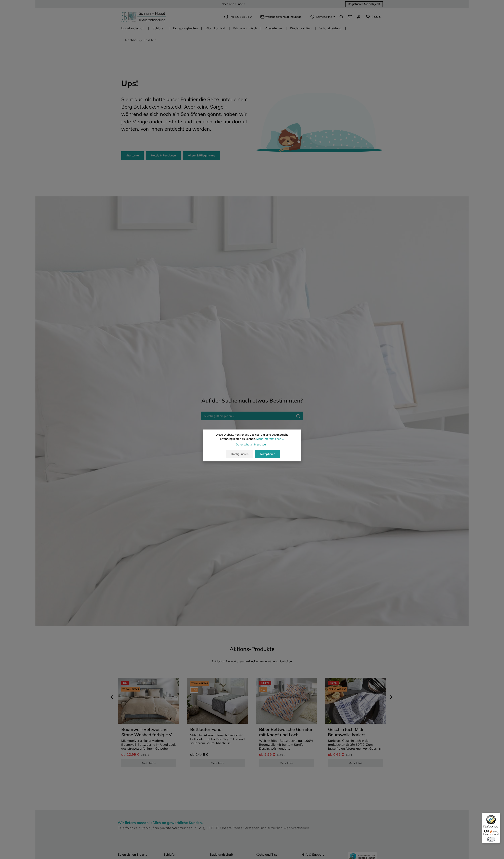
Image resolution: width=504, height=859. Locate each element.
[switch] (491, 839)
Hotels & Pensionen (163, 155)
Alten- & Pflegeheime (201, 155)
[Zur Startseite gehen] (144, 16)
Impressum (261, 444)
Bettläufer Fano (205, 729)
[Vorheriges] (112, 697)
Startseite (132, 155)
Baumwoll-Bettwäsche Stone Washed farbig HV (146, 732)
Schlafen (170, 854)
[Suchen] (341, 17)
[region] (252, 724)
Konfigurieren (239, 454)
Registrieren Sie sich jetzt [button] (364, 4)
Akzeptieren (267, 454)
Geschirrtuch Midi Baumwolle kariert (346, 732)
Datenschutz (244, 444)
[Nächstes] (391, 697)
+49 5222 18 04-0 (240, 17)
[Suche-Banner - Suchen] (298, 416)
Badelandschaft (221, 854)
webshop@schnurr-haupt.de (283, 17)
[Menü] (497, 815)
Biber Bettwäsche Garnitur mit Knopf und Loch (285, 732)
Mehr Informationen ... (270, 439)
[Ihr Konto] (359, 17)
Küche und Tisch (267, 854)
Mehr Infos (149, 763)
